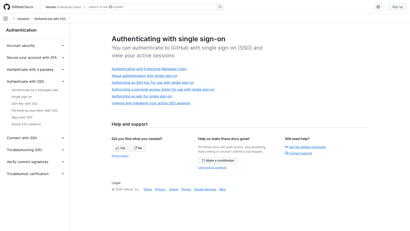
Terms (147, 189)
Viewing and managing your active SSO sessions (152, 103)
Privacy (160, 189)
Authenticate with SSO (50, 19)
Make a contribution (220, 160)
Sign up (397, 7)
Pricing (186, 189)
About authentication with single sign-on (146, 75)
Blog (223, 189)
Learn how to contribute (212, 167)
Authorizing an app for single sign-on (143, 96)
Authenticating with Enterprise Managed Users (151, 68)
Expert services (205, 189)
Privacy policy (120, 155)
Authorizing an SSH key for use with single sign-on (154, 82)
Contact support (300, 153)
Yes (122, 148)
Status (173, 189)
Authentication (19, 19)
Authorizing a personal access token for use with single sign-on (165, 89)
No (140, 148)
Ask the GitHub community (307, 147)
